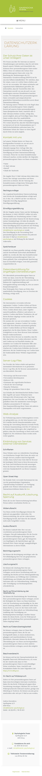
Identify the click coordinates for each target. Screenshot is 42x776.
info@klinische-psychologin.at (13, 230)
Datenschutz (26, 771)
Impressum (16, 771)
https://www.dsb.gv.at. (11, 671)
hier (28, 489)
